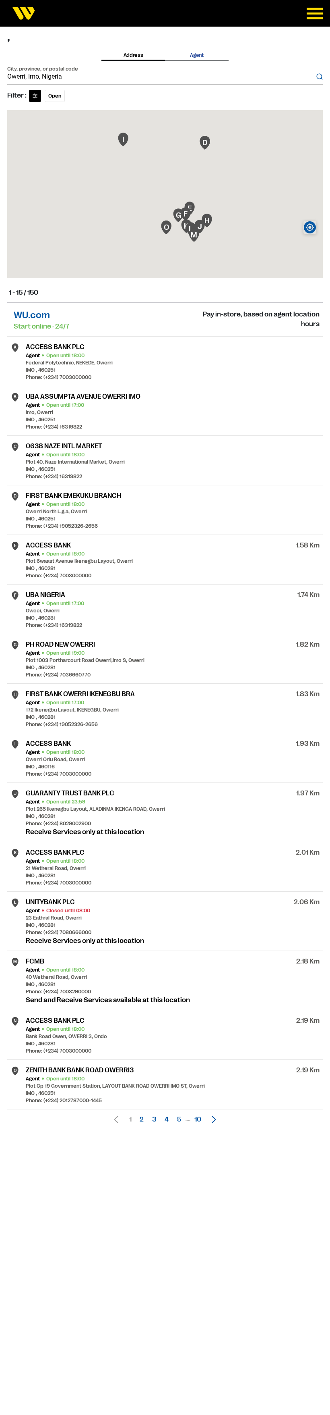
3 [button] (154, 1119)
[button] (212, 1119)
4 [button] (167, 1119)
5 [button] (179, 1119)
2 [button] (142, 1119)
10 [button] (197, 1119)
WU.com (32, 315)
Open (54, 96)
